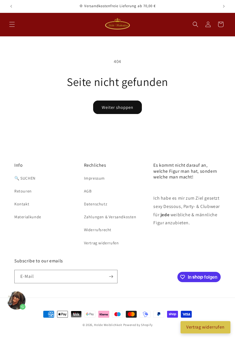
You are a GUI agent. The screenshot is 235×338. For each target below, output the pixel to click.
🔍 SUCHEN (25, 178)
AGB (88, 191)
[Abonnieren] (111, 276)
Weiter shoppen (117, 107)
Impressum (94, 178)
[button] (12, 24)
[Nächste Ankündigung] (224, 6)
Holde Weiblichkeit (108, 325)
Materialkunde (27, 216)
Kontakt (21, 204)
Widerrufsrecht (97, 229)
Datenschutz (95, 204)
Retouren (23, 191)
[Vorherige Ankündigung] (11, 6)
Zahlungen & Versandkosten (110, 216)
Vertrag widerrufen (101, 242)
